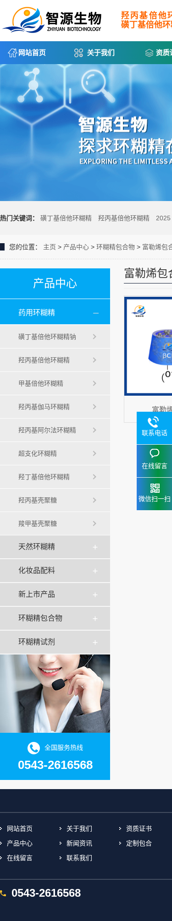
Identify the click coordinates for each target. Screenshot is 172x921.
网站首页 (32, 52)
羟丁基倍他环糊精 (44, 476)
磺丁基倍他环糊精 (66, 218)
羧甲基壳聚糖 (37, 523)
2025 (163, 218)
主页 (49, 247)
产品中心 (76, 247)
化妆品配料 (36, 570)
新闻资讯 (79, 843)
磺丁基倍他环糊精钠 (47, 336)
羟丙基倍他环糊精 (124, 218)
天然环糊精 (36, 546)
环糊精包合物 (115, 247)
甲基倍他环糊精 (40, 383)
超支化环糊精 (37, 453)
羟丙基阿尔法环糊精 (47, 430)
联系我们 (79, 857)
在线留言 (20, 857)
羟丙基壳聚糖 (37, 500)
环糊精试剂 (36, 642)
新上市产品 (36, 594)
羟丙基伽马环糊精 (44, 406)
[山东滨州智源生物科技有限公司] (52, 17)
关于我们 (101, 52)
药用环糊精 (36, 312)
